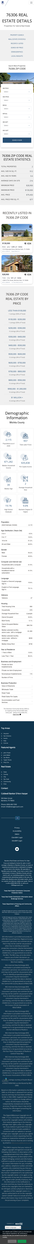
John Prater (7, 753)
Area (4, 784)
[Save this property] (30, 227)
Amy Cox (6, 762)
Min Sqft (5, 122)
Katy (4, 741)
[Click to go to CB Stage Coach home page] (2, 2)
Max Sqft (5, 130)
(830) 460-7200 (12, 804)
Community (7, 781)
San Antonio (7, 736)
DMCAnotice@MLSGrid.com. (21, 1143)
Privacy (17, 828)
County (5, 774)
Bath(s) (5, 113)
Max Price (6, 97)
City (4, 777)
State (5, 772)
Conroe (5, 743)
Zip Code (6, 779)
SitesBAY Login (17, 841)
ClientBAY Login (17, 837)
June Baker (6, 755)
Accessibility (17, 831)
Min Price (6, 88)
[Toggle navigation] (31, 3)
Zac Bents (6, 757)
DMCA (17, 834)
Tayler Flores (7, 760)
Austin (5, 738)
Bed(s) (5, 105)
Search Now (17, 140)
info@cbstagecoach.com (14, 807)
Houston (6, 733)
